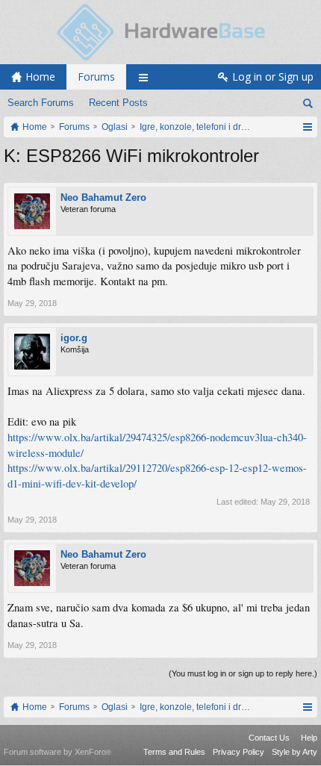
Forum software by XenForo (57, 751)
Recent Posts (118, 102)
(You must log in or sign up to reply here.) (243, 673)
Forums (96, 76)
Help (309, 737)
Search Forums (40, 102)
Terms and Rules (174, 751)
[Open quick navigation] (307, 127)
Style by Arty (294, 751)
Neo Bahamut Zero (103, 197)
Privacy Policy (238, 751)
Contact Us (269, 737)
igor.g (73, 337)
